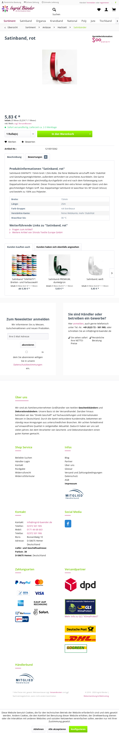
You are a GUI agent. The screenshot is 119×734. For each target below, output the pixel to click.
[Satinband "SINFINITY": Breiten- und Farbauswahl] (24, 265)
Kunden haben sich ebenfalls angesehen (57, 246)
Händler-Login (22, 461)
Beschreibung (14, 156)
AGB (67, 479)
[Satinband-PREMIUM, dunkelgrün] (59, 265)
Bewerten (30, 141)
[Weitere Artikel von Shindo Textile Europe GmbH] (103, 41)
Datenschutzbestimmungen (27, 364)
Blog (67, 457)
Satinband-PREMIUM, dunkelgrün (59, 281)
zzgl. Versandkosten (22, 123)
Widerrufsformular (25, 476)
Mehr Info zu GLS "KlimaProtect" (81, 616)
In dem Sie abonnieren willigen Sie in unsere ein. (28, 360)
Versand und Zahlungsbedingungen (83, 472)
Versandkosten (56, 692)
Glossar (69, 468)
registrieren (104, 2)
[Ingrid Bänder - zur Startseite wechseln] (18, 10)
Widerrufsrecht (23, 472)
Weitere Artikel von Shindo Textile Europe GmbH (37, 232)
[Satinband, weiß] (94, 265)
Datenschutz (71, 476)
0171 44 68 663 (34, 529)
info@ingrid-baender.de (39, 522)
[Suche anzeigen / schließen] (54, 10)
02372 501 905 (34, 525)
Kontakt (19, 465)
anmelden (78, 323)
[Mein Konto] (106, 10)
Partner (69, 461)
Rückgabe (20, 468)
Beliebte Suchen (23, 457)
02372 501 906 (34, 533)
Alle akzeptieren (57, 729)
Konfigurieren (78, 729)
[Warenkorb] (114, 10)
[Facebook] (116, 2)
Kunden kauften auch (18, 246)
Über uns (69, 465)
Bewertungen (37, 156)
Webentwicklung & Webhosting (96, 696)
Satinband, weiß (95, 279)
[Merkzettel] (99, 10)
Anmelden (91, 2)
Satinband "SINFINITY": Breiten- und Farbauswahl (24, 281)
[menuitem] (68, 10)
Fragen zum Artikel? (22, 229)
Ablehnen (38, 729)
